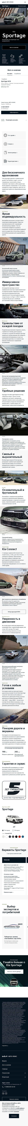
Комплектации (22, 6)
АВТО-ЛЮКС (10, 2)
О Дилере (5, 1069)
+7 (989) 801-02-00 (9, 1087)
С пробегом (17, 73)
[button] (4, 373)
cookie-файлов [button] (20, 1108)
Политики (16, 1111)
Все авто (9, 73)
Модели (4, 1061)
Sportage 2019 (6, 81)
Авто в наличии (6, 1065)
